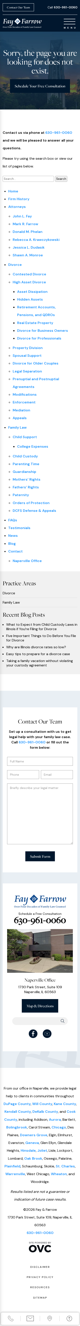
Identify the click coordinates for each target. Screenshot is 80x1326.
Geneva (32, 1142)
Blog (12, 543)
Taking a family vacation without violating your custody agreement (39, 663)
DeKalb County (45, 1111)
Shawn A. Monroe (28, 255)
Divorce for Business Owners (42, 330)
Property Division (28, 347)
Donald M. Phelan (27, 231)
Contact (15, 551)
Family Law (17, 427)
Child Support (25, 437)
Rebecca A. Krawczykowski (36, 239)
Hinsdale (28, 1150)
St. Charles (65, 1166)
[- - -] (69, 21)
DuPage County (17, 1103)
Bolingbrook (16, 1127)
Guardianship (24, 471)
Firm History (18, 199)
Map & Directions (40, 1005)
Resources (40, 1287)
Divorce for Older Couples (35, 363)
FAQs (12, 520)
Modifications (25, 394)
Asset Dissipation (32, 291)
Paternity (21, 495)
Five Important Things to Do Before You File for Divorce (41, 638)
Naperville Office (27, 560)
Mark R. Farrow (25, 224)
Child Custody (25, 456)
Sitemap (40, 1297)
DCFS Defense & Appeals (34, 510)
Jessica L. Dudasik (29, 247)
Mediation (21, 410)
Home (13, 191)
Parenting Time (26, 464)
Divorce (15, 264)
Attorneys (17, 206)
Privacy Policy (40, 1277)
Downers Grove (33, 1135)
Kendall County (17, 1111)
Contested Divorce (29, 274)
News (13, 535)
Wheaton (59, 1174)
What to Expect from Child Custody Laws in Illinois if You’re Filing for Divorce (41, 626)
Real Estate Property (35, 322)
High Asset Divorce (29, 282)
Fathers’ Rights (26, 487)
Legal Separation (27, 371)
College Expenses (32, 446)
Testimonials (19, 528)
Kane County (65, 1103)
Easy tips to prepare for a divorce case (38, 654)
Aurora (55, 1119)
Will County (42, 1103)
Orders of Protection (31, 503)
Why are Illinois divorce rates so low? (36, 647)
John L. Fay (22, 216)
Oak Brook (33, 1158)
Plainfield (12, 1166)
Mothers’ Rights (26, 479)
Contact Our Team (18, 7)
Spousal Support (27, 355)
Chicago (59, 1127)
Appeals (20, 418)
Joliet (42, 1150)
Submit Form (40, 856)
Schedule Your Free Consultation (40, 85)
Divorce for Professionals (39, 338)
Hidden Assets (30, 299)
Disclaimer (40, 1267)
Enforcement (24, 402)
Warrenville (15, 1174)
